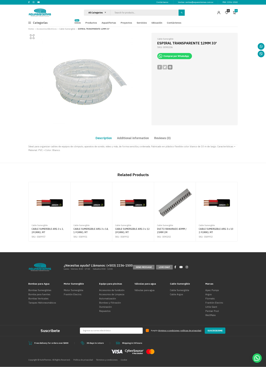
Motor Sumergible (73, 290)
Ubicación (156, 22)
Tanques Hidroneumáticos (42, 302)
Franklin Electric (73, 294)
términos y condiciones (168, 330)
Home (31, 29)
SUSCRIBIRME (215, 330)
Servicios (142, 22)
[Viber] (261, 54)
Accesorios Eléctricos (46, 29)
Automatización (107, 298)
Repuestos (105, 311)
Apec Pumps (212, 290)
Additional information (133, 138)
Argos (208, 294)
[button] (144, 267)
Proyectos (126, 22)
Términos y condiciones (107, 360)
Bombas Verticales (38, 298)
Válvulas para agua (144, 290)
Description (103, 138)
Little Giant (211, 306)
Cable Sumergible (67, 29)
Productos (91, 22)
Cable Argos (176, 294)
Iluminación (105, 306)
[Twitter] (165, 67)
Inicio (78, 22)
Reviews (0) (162, 138)
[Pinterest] (170, 67)
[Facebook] (159, 67)
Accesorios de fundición (111, 290)
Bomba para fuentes (39, 294)
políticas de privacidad (190, 330)
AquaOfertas (109, 22)
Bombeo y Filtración (110, 302)
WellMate (210, 315)
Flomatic (210, 298)
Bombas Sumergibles (39, 290)
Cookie (124, 360)
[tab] (103, 138)
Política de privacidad (83, 360)
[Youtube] (181, 267)
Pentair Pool (212, 311)
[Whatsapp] (261, 46)
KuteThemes (45, 360)
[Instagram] (186, 267)
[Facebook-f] (175, 267)
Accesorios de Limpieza (111, 294)
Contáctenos (174, 22)
